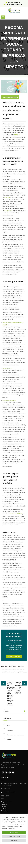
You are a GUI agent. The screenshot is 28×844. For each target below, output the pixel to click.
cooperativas (21, 666)
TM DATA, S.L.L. (7, 368)
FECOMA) (17, 135)
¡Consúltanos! (13, 656)
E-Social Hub (8, 210)
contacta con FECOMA (15, 514)
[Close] (26, 815)
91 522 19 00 (17, 2)
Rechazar (14, 840)
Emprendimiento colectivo (18, 669)
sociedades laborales (13, 672)
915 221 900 (7, 788)
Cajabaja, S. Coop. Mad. (9, 400)
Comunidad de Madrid (10, 666)
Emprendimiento (6, 802)
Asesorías (4, 804)
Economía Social (6, 669)
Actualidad (4, 811)
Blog (8, 725)
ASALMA (7, 197)
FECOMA (4, 672)
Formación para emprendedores (15, 735)
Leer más (11, 828)
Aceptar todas (14, 832)
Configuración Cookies (14, 836)
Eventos (3, 806)
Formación (10, 730)
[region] (14, 829)
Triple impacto (23, 672)
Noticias (9, 739)
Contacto (4, 808)
